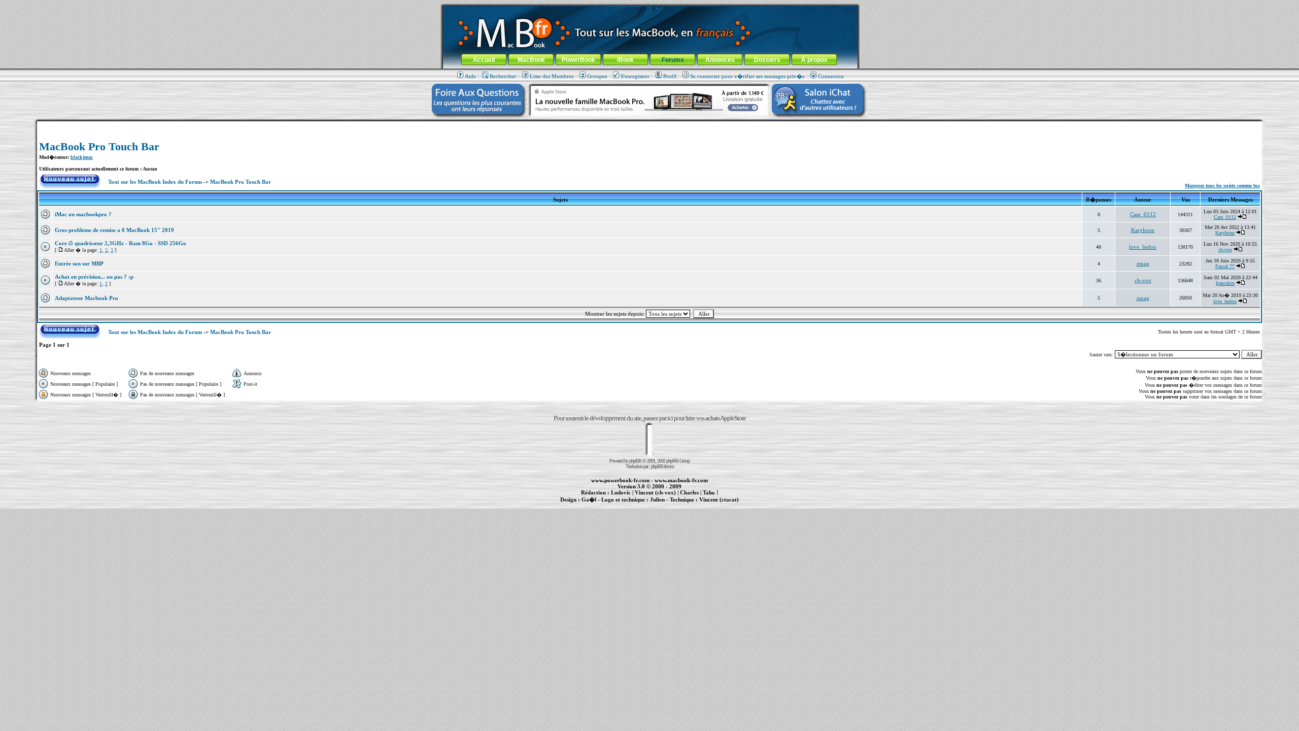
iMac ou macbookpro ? (83, 214)
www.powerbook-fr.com (620, 480)
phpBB (635, 460)
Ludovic (621, 492)
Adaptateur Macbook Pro (86, 298)
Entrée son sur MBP (79, 263)
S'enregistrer (635, 76)
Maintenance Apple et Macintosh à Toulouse (665, 505)
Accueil (484, 59)
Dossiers (767, 59)
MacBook (531, 59)
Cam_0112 (1143, 214)
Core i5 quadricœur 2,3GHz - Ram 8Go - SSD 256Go (120, 243)
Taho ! (711, 492)
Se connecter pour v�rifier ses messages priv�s (747, 76)
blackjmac (82, 157)
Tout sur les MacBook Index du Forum (155, 182)
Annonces (720, 59)
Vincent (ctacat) (719, 499)
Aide (470, 76)
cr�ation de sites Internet (715, 505)
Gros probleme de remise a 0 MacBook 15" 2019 (114, 230)
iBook (625, 59)
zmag (1143, 263)
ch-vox (1225, 249)
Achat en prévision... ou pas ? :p (94, 277)
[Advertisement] (649, 125)
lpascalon (1225, 283)
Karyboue (1142, 230)
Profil (669, 76)
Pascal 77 (1225, 266)
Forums (673, 59)
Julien (657, 499)
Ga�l (589, 499)
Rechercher (503, 76)
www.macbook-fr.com (681, 480)
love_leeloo (1142, 247)
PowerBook (578, 59)
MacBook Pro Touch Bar (99, 146)
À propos (814, 59)
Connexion (831, 76)
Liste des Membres (551, 76)
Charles (689, 492)
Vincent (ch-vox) (655, 492)
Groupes (597, 76)
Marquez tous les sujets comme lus (1222, 185)
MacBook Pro (613, 505)
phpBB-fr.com (662, 466)
